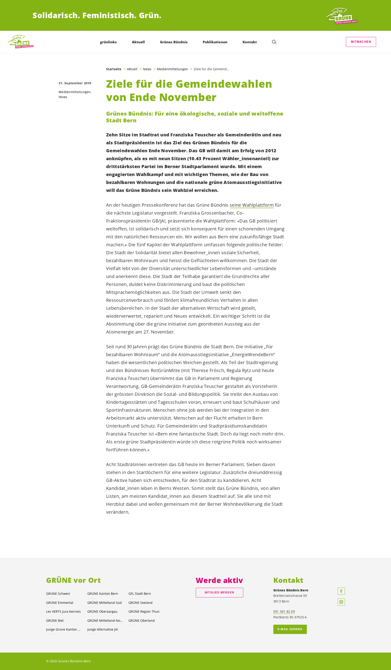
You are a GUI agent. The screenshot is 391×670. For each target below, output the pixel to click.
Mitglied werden (219, 592)
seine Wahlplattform (252, 205)
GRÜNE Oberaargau (102, 611)
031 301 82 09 (284, 611)
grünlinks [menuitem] (108, 42)
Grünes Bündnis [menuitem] (174, 42)
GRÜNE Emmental (59, 602)
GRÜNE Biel (55, 620)
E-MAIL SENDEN (290, 629)
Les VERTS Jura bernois (63, 611)
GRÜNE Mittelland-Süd (104, 602)
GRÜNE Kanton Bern (102, 593)
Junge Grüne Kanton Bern (64, 629)
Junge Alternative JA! (102, 629)
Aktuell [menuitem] (138, 42)
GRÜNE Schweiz (58, 593)
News (147, 69)
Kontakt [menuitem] (250, 42)
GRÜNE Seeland (141, 602)
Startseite (113, 69)
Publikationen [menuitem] (215, 42)
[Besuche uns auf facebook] (341, 591)
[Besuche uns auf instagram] (341, 602)
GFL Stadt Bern (140, 593)
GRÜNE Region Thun (144, 611)
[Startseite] (341, 15)
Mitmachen (361, 42)
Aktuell (132, 69)
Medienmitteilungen (172, 69)
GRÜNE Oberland (142, 620)
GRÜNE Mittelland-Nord (105, 620)
